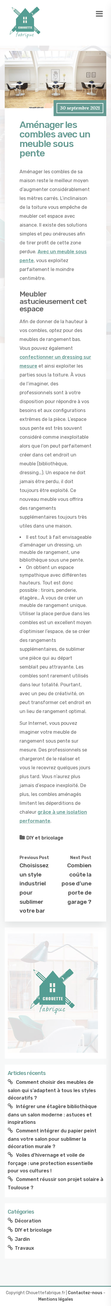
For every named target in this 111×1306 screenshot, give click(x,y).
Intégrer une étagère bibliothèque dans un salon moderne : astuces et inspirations (52, 1114)
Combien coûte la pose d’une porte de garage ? (76, 883)
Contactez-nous (85, 1292)
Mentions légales (55, 1299)
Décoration (28, 1221)
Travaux (24, 1248)
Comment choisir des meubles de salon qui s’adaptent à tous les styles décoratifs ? (52, 1090)
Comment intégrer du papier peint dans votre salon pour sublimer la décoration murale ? (52, 1138)
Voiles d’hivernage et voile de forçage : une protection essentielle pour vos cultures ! (50, 1163)
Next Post (80, 857)
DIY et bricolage (44, 838)
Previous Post (34, 857)
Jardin (22, 1239)
